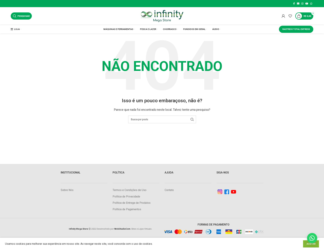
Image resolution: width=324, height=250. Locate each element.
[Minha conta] (283, 16)
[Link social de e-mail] (298, 3)
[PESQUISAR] (192, 119)
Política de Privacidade (126, 196)
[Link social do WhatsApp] (311, 3)
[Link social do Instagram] (302, 3)
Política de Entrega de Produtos (132, 202)
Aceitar (310, 244)
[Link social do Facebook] (294, 3)
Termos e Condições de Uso (129, 190)
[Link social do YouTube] (306, 3)
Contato (169, 190)
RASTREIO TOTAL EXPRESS (296, 29)
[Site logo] (162, 15)
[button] (312, 238)
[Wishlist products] (290, 16)
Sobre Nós (67, 190)
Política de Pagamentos (127, 209)
